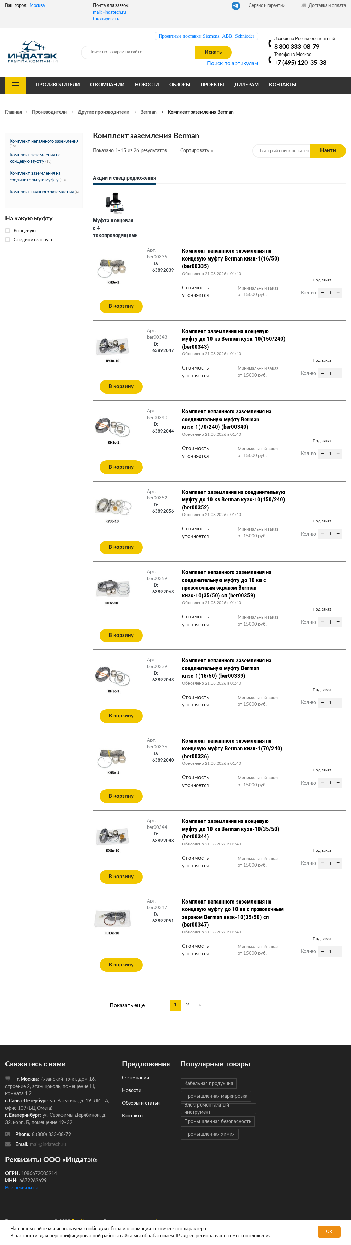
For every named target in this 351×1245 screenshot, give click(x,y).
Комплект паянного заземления (42, 192)
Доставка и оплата (326, 5)
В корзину (121, 306)
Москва (37, 5)
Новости (147, 85)
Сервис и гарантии (267, 5)
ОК (329, 1232)
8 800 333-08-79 (296, 47)
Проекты (212, 85)
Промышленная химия (209, 1134)
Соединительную (33, 240)
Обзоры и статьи (141, 1103)
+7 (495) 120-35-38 (300, 63)
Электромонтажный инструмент (206, 1108)
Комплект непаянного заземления (44, 141)
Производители (58, 85)
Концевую (25, 231)
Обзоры (179, 85)
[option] (115, 216)
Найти (328, 150)
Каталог (15, 85)
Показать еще (127, 1005)
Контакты (282, 85)
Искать (213, 52)
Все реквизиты (21, 1188)
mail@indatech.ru (109, 12)
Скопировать (106, 19)
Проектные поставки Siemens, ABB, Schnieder (206, 36)
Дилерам (246, 85)
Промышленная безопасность (217, 1121)
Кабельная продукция (208, 1083)
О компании (107, 85)
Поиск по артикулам (232, 63)
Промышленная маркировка (215, 1096)
